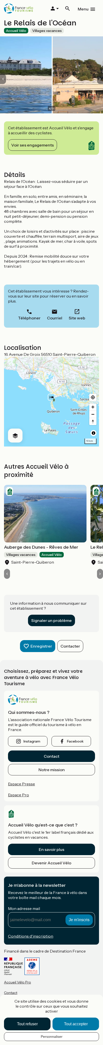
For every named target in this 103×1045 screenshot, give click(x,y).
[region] (51, 402)
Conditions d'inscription (30, 936)
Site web (77, 317)
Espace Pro (18, 794)
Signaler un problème (51, 620)
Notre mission (51, 769)
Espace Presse (21, 783)
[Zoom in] (92, 407)
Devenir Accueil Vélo (51, 862)
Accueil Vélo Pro (17, 982)
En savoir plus (51, 849)
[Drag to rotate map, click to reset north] (92, 421)
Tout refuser (27, 1024)
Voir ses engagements (32, 145)
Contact (51, 756)
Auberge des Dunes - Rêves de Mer (41, 547)
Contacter (70, 646)
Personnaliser (51, 1037)
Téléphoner (29, 317)
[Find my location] (92, 397)
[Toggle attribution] (93, 433)
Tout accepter (76, 1024)
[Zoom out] (92, 414)
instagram (32, 741)
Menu (83, 8)
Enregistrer (41, 646)
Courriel (54, 317)
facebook (75, 741)
